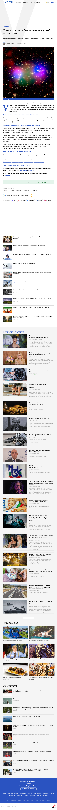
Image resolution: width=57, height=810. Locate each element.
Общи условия (21, 800)
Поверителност (30, 800)
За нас (7, 800)
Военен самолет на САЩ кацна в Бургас (24, 263)
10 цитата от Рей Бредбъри (10, 659)
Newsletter (22, 200)
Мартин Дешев (10, 43)
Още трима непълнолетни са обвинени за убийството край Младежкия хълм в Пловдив (33, 761)
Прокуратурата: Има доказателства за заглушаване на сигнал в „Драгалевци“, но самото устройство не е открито (31, 770)
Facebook (40, 200)
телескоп (34, 190)
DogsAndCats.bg (37, 793)
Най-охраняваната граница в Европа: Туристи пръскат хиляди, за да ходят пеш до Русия (32, 316)
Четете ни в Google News (29, 788)
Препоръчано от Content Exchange (47, 684)
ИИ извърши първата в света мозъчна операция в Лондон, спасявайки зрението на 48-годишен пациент (40, 518)
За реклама (13, 800)
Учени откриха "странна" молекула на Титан (16, 165)
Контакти (49, 800)
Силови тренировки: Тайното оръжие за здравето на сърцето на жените (40, 385)
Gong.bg (16, 793)
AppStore (31, 170)
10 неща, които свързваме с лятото (39, 640)
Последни (18, 2)
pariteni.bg (15, 275)
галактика (18, 190)
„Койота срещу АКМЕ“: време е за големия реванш (41, 678)
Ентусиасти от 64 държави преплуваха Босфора (26, 716)
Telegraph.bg (45, 795)
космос (5, 190)
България (25, 2)
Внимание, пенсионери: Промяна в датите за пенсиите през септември (40, 570)
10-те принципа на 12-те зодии (38, 659)
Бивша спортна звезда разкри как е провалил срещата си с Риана (40, 336)
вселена (12, 190)
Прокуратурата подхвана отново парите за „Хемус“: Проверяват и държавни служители (39, 587)
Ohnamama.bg (12, 795)
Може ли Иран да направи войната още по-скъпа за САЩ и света (31, 307)
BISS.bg (52, 793)
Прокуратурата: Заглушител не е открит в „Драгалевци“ (29, 245)
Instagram (7, 175)
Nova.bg (30, 793)
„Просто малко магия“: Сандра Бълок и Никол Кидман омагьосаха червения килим (41, 537)
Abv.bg (4, 793)
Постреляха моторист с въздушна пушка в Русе (40, 435)
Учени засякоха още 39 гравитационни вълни (17, 151)
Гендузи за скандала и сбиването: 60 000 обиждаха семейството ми (32, 743)
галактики (26, 190)
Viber (15, 200)
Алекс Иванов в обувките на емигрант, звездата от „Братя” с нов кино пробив (33, 725)
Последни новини (13, 332)
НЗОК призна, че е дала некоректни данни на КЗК (40, 466)
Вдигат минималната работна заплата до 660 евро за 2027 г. (38, 500)
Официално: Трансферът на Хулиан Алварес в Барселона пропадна (32, 751)
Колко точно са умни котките (21, 699)
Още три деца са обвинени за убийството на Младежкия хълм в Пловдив (31, 237)
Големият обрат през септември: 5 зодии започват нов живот (40, 555)
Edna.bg (39, 795)
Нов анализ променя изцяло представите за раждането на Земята (23, 162)
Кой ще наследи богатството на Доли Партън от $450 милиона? (41, 353)
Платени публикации (40, 800)
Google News (31, 200)
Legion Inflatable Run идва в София (12, 640)
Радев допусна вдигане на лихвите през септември (40, 450)
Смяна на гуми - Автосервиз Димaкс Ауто (40, 370)
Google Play (23, 170)
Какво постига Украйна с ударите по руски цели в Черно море (40, 602)
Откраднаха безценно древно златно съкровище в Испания (40, 403)
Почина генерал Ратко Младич (39, 418)
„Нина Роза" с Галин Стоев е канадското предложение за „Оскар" (31, 734)
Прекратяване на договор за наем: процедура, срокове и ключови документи (32, 272)
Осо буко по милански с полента (12, 677)
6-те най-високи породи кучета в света (24, 281)
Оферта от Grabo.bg (33, 373)
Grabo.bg (26, 795)
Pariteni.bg (32, 795)
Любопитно (37, 2)
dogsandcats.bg (16, 282)
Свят (31, 2)
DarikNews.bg (23, 793)
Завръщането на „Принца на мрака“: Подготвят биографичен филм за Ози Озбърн (41, 483)
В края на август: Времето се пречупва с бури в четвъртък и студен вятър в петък (32, 299)
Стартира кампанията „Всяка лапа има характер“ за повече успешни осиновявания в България (33, 690)
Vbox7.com (10, 793)
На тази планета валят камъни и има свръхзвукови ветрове (21, 125)
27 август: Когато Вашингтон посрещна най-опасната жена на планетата (30, 290)
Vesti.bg (9, 2)
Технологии (6, 26)
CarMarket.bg (46, 793)
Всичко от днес (28, 618)
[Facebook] (28, 802)
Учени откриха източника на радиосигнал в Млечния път (20, 115)
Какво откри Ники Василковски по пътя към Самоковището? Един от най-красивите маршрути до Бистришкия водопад (33, 708)
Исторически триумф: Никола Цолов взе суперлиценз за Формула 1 (32, 254)
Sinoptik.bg (20, 795)
